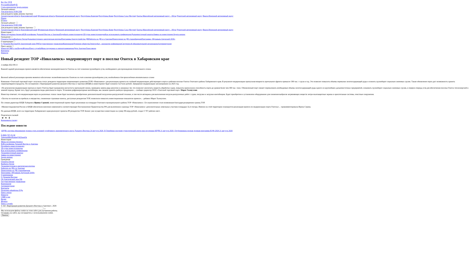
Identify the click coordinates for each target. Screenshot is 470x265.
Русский (4, 5)
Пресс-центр (6, 193)
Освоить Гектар (7, 39)
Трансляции (91, 48)
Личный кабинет (8, 23)
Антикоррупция (164, 44)
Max (10, 137)
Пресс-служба (35, 48)
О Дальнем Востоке (9, 44)
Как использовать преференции (118, 34)
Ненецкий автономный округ (67, 16)
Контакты (5, 51)
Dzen (22, 137)
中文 (16, 5)
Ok (25, 137)
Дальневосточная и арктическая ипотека (44, 39)
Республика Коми (106, 16)
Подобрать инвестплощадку (71, 34)
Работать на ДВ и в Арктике (100, 39)
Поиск (3, 18)
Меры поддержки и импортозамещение (57, 48)
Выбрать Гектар (20, 39)
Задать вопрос (179, 34)
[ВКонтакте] (5, 117)
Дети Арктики (80, 48)
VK (18, 137)
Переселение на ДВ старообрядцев (126, 39)
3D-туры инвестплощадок (94, 34)
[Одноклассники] (9, 117)
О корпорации (7, 175)
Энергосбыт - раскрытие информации (106, 44)
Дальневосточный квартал (142, 34)
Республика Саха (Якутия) (125, 16)
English (11, 5)
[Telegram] (2, 117)
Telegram (4, 137)
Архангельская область (10, 16)
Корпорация (68, 44)
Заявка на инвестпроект (164, 34)
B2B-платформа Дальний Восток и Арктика (41, 34)
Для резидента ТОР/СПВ (11, 12)
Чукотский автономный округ (189, 16)
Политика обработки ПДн (12, 190)
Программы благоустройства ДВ (75, 39)
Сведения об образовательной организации (140, 44)
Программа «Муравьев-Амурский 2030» (158, 39)
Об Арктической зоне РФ (28, 44)
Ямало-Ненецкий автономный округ (218, 16)
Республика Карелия (89, 16)
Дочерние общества (81, 44)
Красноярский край (29, 16)
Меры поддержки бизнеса (12, 34)
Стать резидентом (8, 7)
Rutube (14, 137)
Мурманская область (46, 16)
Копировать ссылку (9, 120)
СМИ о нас (13, 48)
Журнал (26, 48)
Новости (4, 48)
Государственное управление (51, 44)
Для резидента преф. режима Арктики (17, 27)
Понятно (5, 215)
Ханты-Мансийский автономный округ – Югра (156, 16)
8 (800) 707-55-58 (8, 135)
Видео (20, 48)
